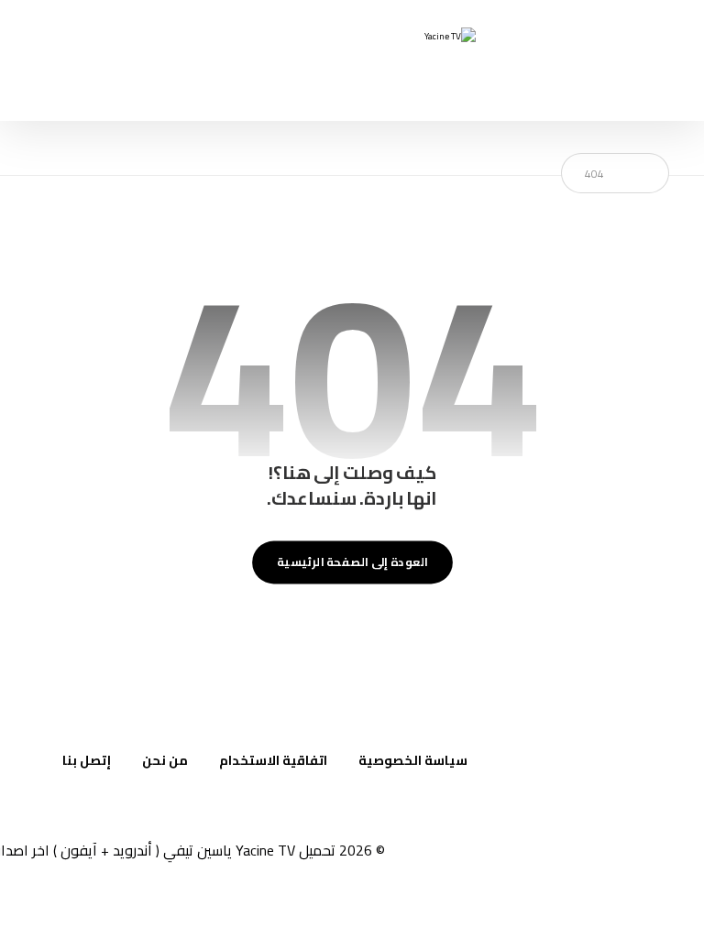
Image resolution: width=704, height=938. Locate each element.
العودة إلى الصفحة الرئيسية (352, 562)
